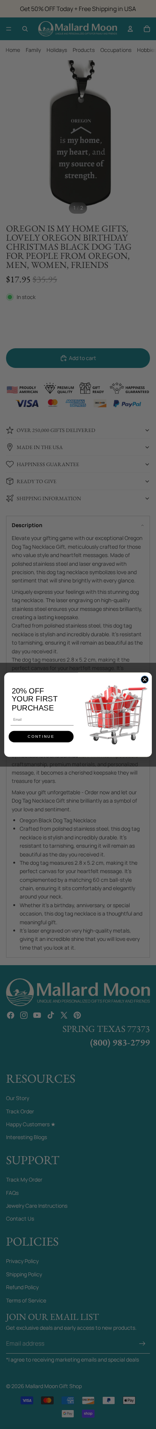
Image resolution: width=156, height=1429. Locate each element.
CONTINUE (41, 736)
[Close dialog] (144, 679)
